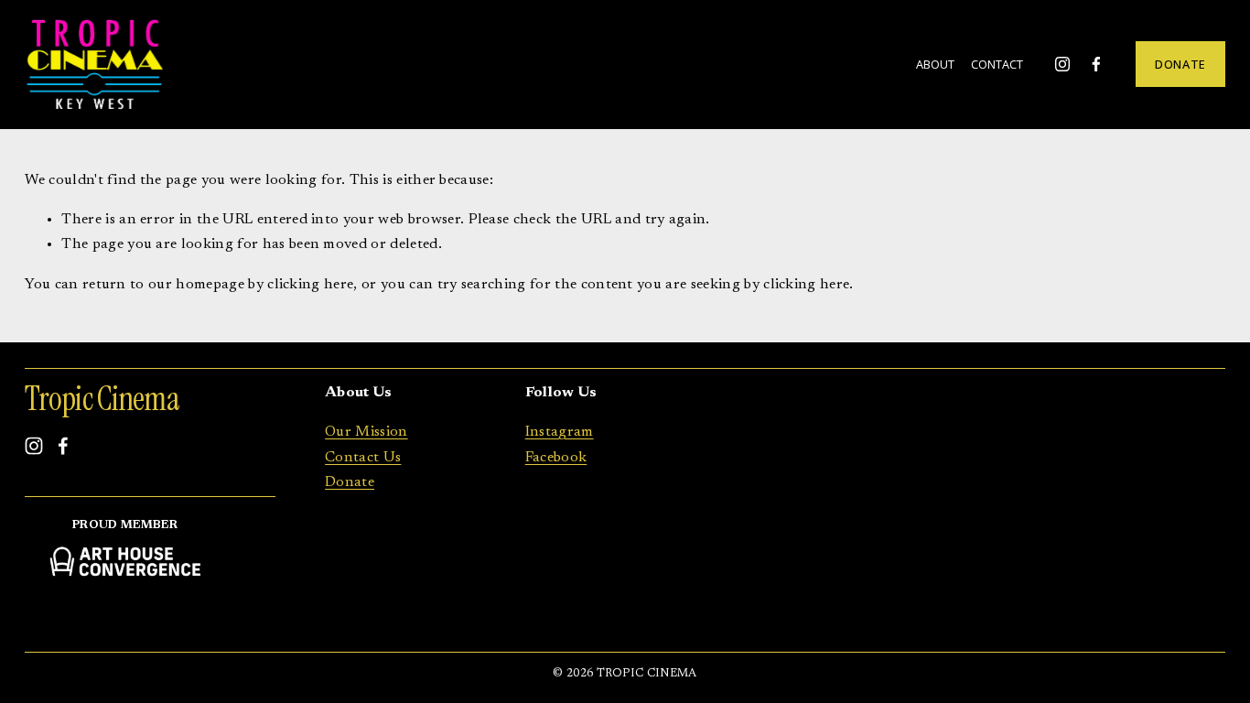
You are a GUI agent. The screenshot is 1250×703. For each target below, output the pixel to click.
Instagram (559, 432)
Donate (349, 482)
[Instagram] (1062, 64)
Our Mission (366, 432)
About (935, 64)
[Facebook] (1096, 64)
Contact (997, 64)
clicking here (310, 284)
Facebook (556, 457)
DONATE (1180, 64)
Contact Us (363, 457)
